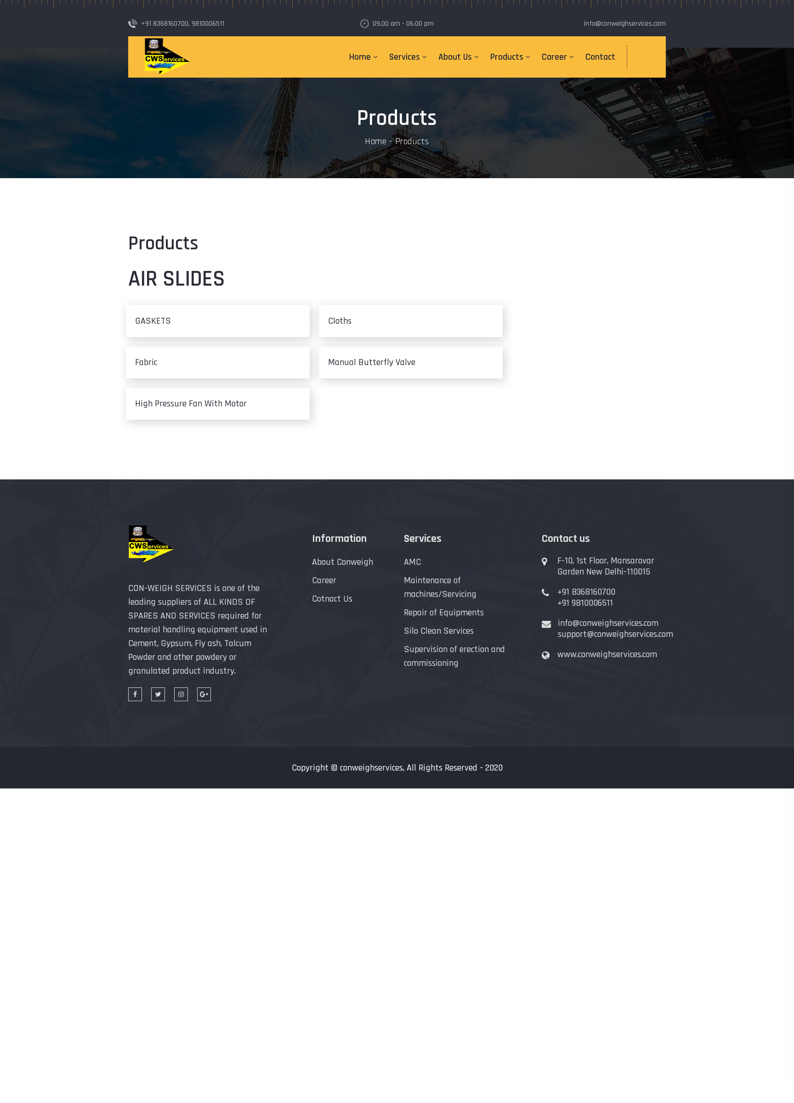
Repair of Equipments (444, 613)
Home (360, 57)
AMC (412, 562)
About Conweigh (342, 562)
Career (554, 57)
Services (404, 57)
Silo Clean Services (439, 631)
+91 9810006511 (585, 602)
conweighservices (371, 768)
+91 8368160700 (586, 591)
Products (506, 57)
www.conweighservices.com (607, 654)
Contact (600, 57)
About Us (455, 57)
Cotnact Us (332, 599)
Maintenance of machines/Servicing (440, 587)
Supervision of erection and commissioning (454, 656)
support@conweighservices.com (615, 634)
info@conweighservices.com (608, 623)
